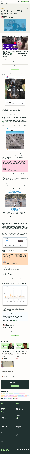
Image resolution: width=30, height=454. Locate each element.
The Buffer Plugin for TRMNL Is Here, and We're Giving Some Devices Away (7, 369)
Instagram (2, 427)
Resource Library (18, 408)
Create (2, 404)
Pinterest (2, 431)
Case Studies (4, 6)
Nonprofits (2, 442)
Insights (2, 408)
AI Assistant (2, 412)
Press (16, 435)
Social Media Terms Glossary (19, 409)
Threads (2, 432)
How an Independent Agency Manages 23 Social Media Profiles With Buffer (8, 351)
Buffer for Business (11, 53)
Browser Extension (3, 418)
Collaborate (2, 409)
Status (16, 419)
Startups (2, 446)
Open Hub (17, 425)
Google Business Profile (4, 426)
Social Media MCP (3, 419)
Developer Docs (18, 415)
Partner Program (18, 436)
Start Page (2, 413)
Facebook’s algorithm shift (5, 121)
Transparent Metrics (18, 426)
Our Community (18, 414)
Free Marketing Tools (18, 410)
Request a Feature (18, 422)
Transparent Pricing (18, 427)
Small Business (3, 440)
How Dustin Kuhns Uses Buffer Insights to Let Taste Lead (22, 351)
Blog (1, 6)
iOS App (2, 416)
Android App (2, 417)
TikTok (1, 433)
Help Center (17, 418)
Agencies (2, 441)
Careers (17, 434)
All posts (11, 391)
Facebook (2, 425)
